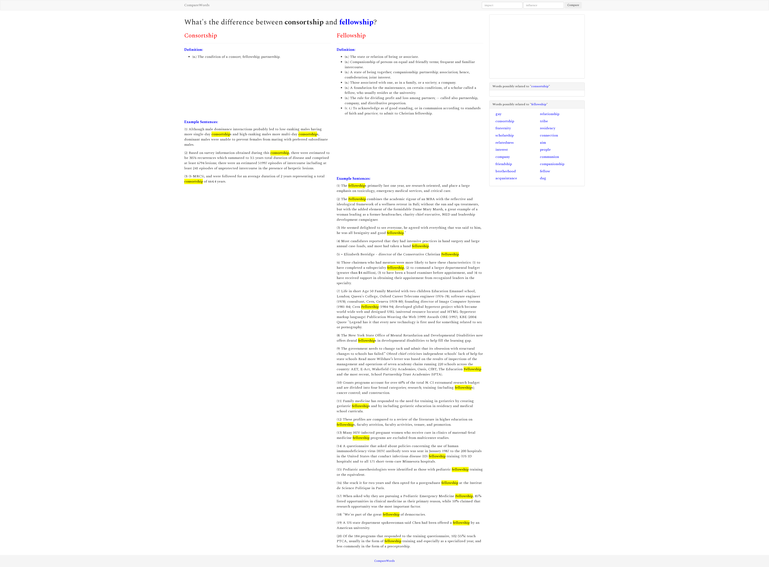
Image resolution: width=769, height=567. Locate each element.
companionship (552, 164)
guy (498, 114)
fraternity (503, 128)
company (502, 157)
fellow (545, 171)
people (545, 149)
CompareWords (196, 5)
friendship (503, 164)
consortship (504, 121)
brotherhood (505, 171)
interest (501, 149)
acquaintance (506, 178)
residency (547, 128)
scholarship (504, 135)
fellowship (356, 22)
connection (549, 135)
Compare (573, 5)
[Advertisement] (257, 89)
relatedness (504, 142)
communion (549, 157)
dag (543, 178)
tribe (544, 121)
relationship (549, 114)
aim (543, 142)
